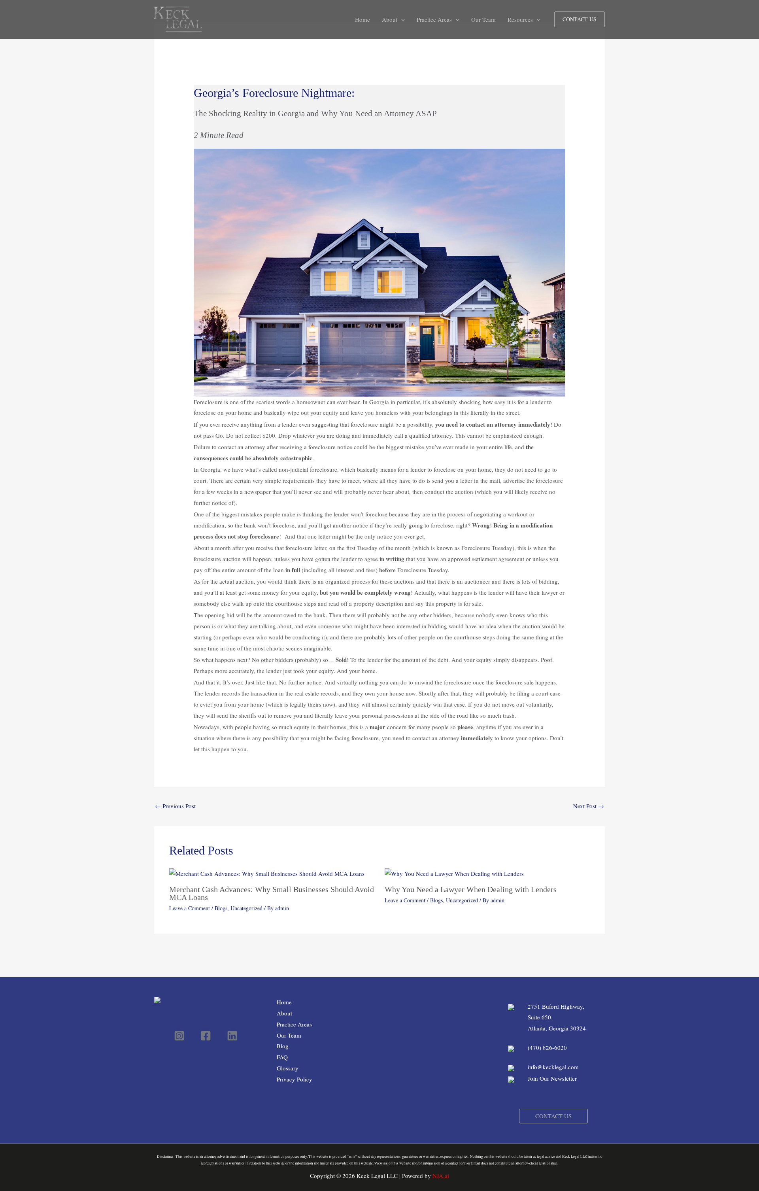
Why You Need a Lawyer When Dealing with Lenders (471, 889)
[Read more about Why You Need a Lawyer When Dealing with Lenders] (454, 873)
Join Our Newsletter (553, 1078)
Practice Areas (294, 1024)
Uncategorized (246, 908)
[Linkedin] (232, 1036)
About (284, 1013)
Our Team (289, 1035)
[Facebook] (206, 1036)
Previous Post (175, 806)
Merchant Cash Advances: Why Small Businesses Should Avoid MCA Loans (271, 893)
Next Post (588, 806)
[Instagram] (179, 1036)
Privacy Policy (294, 1079)
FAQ (282, 1057)
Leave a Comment (189, 908)
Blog (283, 1046)
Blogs (221, 908)
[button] (401, 19)
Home (284, 1002)
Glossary (287, 1068)
